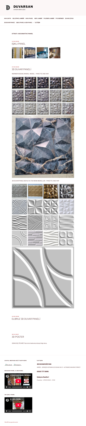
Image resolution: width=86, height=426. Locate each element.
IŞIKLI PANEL (19, 43)
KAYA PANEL (29, 18)
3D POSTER (18, 337)
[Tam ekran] (30, 387)
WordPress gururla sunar (11, 422)
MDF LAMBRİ (38, 18)
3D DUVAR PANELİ (9, 22)
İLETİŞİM (37, 22)
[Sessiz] (27, 387)
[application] (18, 381)
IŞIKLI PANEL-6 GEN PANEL (24, 22)
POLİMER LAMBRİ (49, 18)
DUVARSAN (23, 6)
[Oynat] (7, 387)
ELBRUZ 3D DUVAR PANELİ (26, 319)
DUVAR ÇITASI (69, 18)
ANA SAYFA (7, 18)
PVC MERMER (60, 18)
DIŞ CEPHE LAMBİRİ (18, 18)
